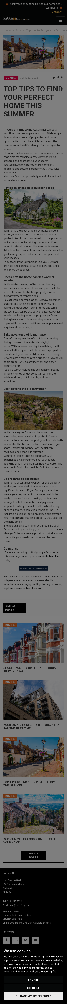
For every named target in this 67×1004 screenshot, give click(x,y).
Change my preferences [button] (34, 996)
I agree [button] (33, 979)
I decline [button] (33, 987)
